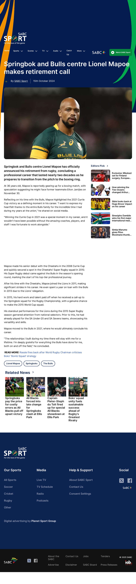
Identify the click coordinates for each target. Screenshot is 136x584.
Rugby (8, 500)
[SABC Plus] (127, 487)
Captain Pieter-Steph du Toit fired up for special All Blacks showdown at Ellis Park (56, 408)
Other (7, 507)
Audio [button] (55, 51)
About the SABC (53, 558)
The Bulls (48, 363)
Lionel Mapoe (13, 363)
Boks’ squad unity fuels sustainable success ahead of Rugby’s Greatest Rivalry (76, 409)
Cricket (8, 493)
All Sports (10, 480)
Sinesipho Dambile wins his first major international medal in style (121, 218)
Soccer (8, 486)
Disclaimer (71, 564)
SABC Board (90, 564)
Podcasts (42, 500)
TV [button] (43, 51)
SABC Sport (21, 81)
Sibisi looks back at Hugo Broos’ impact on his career (122, 204)
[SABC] (11, 560)
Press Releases (109, 564)
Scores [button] (31, 51)
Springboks (31, 363)
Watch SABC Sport (123, 52)
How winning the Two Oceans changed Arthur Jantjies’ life (120, 190)
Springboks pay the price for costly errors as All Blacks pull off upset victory (14, 406)
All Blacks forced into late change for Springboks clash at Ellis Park (34, 408)
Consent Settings (80, 493)
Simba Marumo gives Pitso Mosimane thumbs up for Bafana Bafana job (121, 232)
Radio (40, 493)
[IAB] (128, 562)
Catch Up (69, 52)
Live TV (41, 480)
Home (6, 50)
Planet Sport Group (43, 521)
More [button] (79, 51)
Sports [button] (16, 51)
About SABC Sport (81, 480)
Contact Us (76, 486)
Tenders (105, 556)
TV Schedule (45, 486)
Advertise (53, 564)
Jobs (85, 556)
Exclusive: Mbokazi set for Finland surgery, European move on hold (122, 175)
